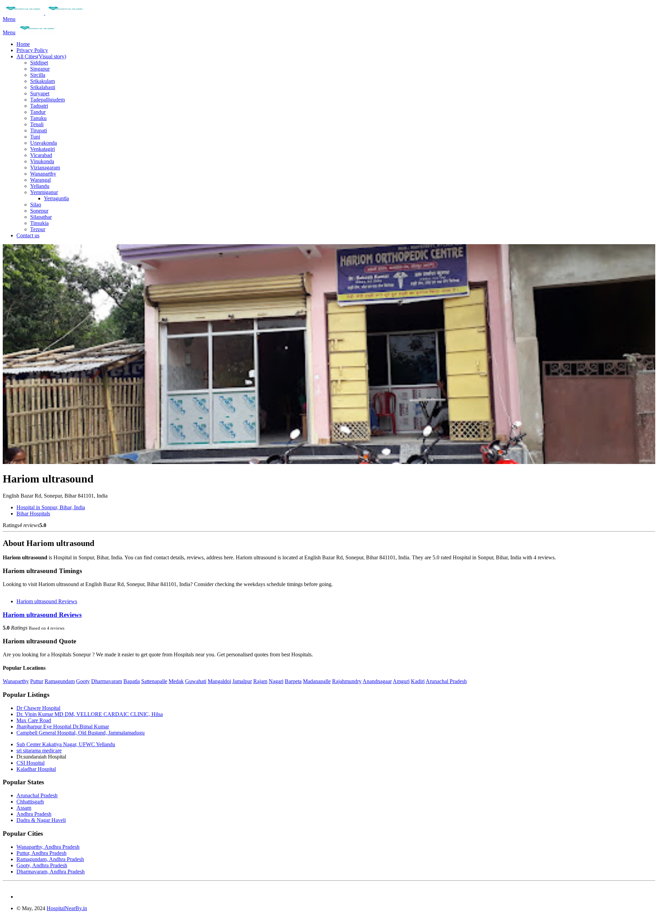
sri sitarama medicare (39, 750)
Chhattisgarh (30, 802)
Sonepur (39, 211)
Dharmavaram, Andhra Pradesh (50, 871)
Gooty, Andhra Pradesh (41, 865)
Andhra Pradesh (33, 814)
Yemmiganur (44, 192)
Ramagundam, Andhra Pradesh (50, 859)
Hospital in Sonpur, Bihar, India (50, 507)
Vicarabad (41, 155)
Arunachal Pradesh (446, 681)
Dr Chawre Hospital (38, 708)
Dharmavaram (106, 681)
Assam (23, 808)
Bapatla (131, 681)
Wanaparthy (43, 174)
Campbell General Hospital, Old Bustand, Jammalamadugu (80, 733)
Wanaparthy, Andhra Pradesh (48, 847)
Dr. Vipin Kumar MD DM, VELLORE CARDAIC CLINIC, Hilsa (89, 714)
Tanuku (38, 118)
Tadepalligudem (47, 100)
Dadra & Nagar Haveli (41, 820)
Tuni (35, 137)
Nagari (276, 681)
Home (23, 44)
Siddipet (39, 63)
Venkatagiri (42, 149)
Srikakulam (42, 81)
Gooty (83, 681)
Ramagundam (60, 681)
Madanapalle (317, 681)
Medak (176, 681)
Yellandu (39, 186)
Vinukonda (42, 161)
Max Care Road (33, 720)
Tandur (38, 112)
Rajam (260, 681)
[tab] (329, 615)
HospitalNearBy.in (67, 908)
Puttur (36, 681)
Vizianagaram (45, 167)
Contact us (27, 235)
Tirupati (38, 130)
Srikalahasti (42, 87)
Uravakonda (43, 143)
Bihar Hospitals (33, 513)
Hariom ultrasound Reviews (42, 614)
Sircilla (37, 75)
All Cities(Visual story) (41, 56)
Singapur (40, 69)
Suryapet (39, 93)
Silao (35, 204)
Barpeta (293, 681)
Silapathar (41, 217)
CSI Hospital (30, 763)
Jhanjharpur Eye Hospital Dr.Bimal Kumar (62, 726)
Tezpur (37, 229)
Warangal (40, 180)
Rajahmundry (347, 681)
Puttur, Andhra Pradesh (41, 853)
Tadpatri (39, 106)
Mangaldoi (219, 681)
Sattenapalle (154, 681)
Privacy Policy (32, 50)
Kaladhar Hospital (36, 769)
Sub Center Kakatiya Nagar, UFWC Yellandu (65, 744)
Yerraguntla (56, 198)
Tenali (37, 124)
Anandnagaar (377, 681)
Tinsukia (39, 223)
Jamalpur (242, 681)
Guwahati (195, 681)
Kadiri (418, 681)
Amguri (401, 681)
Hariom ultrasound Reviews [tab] (46, 601)
